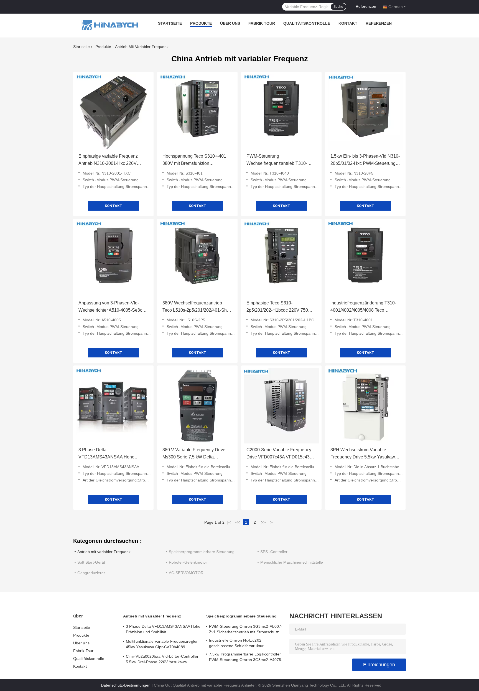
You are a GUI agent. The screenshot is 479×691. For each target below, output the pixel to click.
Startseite (170, 23)
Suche (338, 7)
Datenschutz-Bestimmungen (126, 685)
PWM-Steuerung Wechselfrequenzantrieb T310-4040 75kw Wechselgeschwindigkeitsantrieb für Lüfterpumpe (278, 160)
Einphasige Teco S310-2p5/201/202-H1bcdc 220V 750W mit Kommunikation (279, 307)
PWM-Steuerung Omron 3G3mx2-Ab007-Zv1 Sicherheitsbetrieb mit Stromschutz (245, 629)
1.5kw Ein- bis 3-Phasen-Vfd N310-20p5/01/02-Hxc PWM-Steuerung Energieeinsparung (365, 160)
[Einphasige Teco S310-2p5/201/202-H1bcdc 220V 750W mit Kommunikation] (281, 259)
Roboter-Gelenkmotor (188, 562)
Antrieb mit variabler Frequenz (104, 551)
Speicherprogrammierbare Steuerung (202, 551)
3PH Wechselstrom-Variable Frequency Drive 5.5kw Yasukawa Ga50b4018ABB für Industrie (364, 454)
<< (237, 522)
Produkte (201, 23)
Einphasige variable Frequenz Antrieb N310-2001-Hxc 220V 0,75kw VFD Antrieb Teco (108, 160)
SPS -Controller (273, 551)
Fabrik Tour (261, 23)
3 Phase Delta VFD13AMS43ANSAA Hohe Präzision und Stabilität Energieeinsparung (106, 454)
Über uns (230, 23)
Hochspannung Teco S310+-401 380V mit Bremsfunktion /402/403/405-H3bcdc (194, 160)
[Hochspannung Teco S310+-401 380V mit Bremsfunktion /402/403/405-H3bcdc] (197, 112)
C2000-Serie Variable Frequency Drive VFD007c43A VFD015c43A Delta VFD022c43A (279, 454)
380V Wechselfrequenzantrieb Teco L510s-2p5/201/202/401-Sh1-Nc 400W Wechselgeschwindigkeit (196, 307)
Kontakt (347, 23)
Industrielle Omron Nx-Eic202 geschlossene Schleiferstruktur (236, 643)
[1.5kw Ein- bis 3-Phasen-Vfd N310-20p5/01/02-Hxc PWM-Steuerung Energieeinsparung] (365, 112)
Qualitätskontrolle (306, 23)
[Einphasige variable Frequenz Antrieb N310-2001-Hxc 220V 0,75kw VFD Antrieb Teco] (113, 112)
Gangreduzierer (91, 573)
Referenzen (366, 6)
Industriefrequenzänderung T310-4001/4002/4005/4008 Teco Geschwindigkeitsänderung (363, 307)
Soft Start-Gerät (91, 562)
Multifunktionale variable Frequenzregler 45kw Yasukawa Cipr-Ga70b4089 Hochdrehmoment (162, 645)
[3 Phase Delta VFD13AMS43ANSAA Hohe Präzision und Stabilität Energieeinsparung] (113, 405)
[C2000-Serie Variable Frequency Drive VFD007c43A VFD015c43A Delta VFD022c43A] (281, 405)
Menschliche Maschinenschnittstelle (291, 562)
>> (263, 522)
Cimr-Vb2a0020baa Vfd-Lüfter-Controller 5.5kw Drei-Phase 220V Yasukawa (162, 659)
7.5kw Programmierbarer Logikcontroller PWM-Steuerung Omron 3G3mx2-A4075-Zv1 (245, 658)
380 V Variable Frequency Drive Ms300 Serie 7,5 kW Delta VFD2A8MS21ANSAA (193, 454)
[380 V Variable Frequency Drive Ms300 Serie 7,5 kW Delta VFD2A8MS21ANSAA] (197, 405)
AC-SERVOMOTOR (186, 573)
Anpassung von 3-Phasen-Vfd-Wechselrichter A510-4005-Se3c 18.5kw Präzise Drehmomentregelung (110, 307)
